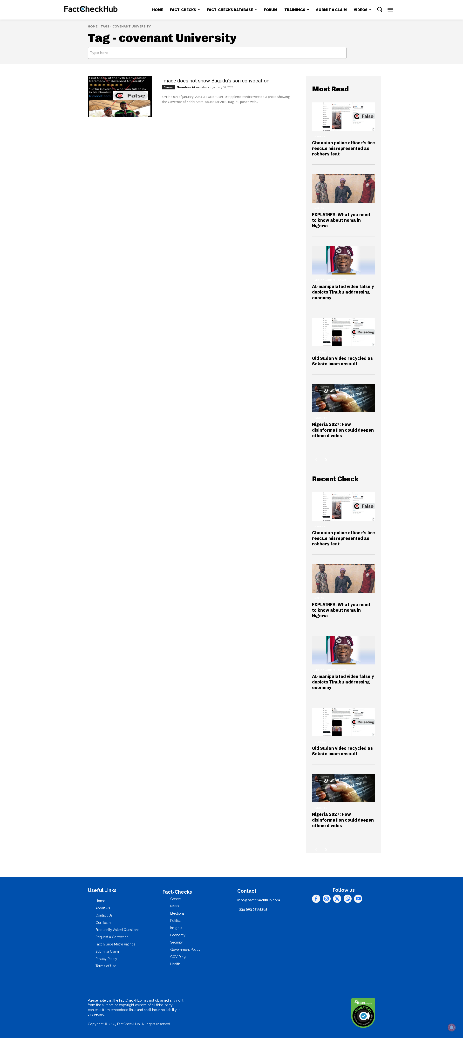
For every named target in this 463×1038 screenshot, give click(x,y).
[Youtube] (358, 899)
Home (92, 26)
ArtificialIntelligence (330, 280)
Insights (320, 418)
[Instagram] (327, 899)
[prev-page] (316, 459)
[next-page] (326, 459)
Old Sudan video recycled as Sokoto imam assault (342, 361)
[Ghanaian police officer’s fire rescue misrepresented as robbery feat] (343, 116)
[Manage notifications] (452, 1027)
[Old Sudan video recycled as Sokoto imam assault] (343, 332)
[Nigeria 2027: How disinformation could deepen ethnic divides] (343, 398)
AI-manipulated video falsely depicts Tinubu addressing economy (343, 292)
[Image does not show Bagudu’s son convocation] (120, 96)
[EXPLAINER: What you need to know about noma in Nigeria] (343, 188)
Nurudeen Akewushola (193, 87)
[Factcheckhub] (91, 10)
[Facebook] (316, 899)
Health (319, 208)
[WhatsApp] (348, 899)
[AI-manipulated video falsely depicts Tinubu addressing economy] (343, 260)
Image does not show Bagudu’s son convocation (215, 81)
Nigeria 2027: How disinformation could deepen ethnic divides (343, 430)
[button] (379, 9)
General (168, 87)
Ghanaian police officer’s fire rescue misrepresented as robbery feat (343, 148)
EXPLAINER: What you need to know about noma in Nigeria (341, 220)
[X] (337, 899)
